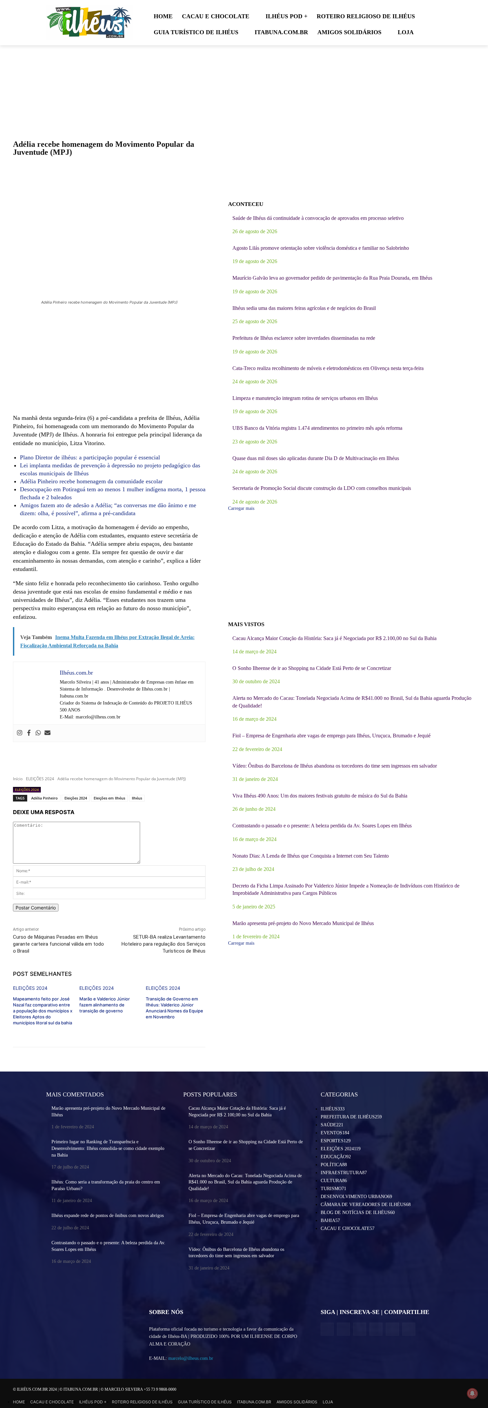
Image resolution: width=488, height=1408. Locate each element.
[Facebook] (29, 733)
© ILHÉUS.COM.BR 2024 (35, 1389)
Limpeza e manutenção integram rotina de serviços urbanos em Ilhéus (305, 398)
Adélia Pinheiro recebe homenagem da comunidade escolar (91, 481)
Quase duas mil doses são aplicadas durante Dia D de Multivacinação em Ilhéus (315, 458)
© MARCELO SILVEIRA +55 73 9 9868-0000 (138, 1389)
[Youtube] (408, 1329)
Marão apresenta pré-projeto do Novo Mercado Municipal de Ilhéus (303, 923)
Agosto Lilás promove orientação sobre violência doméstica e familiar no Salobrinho (320, 248)
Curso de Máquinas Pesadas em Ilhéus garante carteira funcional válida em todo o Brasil (58, 944)
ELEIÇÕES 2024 (40, 779)
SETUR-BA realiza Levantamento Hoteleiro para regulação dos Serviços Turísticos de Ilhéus (163, 944)
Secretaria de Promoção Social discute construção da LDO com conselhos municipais (321, 488)
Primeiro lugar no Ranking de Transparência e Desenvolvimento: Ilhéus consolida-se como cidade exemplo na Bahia (107, 1148)
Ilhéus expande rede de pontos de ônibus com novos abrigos (107, 1215)
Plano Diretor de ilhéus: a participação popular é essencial (90, 457)
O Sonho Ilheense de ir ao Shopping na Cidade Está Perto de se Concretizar (311, 668)
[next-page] (78, 1027)
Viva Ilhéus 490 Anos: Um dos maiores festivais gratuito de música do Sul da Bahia (319, 795)
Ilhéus (137, 798)
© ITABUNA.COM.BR (79, 1389)
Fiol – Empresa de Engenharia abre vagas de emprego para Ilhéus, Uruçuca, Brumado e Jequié (331, 735)
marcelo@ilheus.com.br (190, 1358)
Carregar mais (241, 508)
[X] (359, 1329)
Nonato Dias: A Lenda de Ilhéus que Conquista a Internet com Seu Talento (310, 856)
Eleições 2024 (75, 798)
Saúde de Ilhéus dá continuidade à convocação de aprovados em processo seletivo (318, 218)
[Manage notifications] (472, 1393)
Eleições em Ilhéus (109, 798)
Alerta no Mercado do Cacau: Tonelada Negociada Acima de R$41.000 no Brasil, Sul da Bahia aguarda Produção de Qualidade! (245, 1182)
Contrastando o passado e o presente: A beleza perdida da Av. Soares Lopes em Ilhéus (322, 825)
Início (18, 779)
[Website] (375, 1329)
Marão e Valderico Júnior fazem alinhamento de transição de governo (104, 1004)
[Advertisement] (109, 360)
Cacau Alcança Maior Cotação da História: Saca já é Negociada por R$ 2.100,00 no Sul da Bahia (334, 638)
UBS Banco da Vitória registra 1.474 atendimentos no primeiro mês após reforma (317, 428)
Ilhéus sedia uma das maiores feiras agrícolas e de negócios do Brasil (304, 308)
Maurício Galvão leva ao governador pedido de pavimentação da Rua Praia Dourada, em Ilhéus (332, 278)
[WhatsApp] (392, 1329)
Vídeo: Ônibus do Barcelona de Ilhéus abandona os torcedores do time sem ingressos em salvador (334, 766)
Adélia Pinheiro (44, 798)
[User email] (47, 733)
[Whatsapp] (38, 733)
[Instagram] (20, 733)
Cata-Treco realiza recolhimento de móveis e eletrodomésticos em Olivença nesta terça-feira (328, 368)
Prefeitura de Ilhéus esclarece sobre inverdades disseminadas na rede (303, 338)
